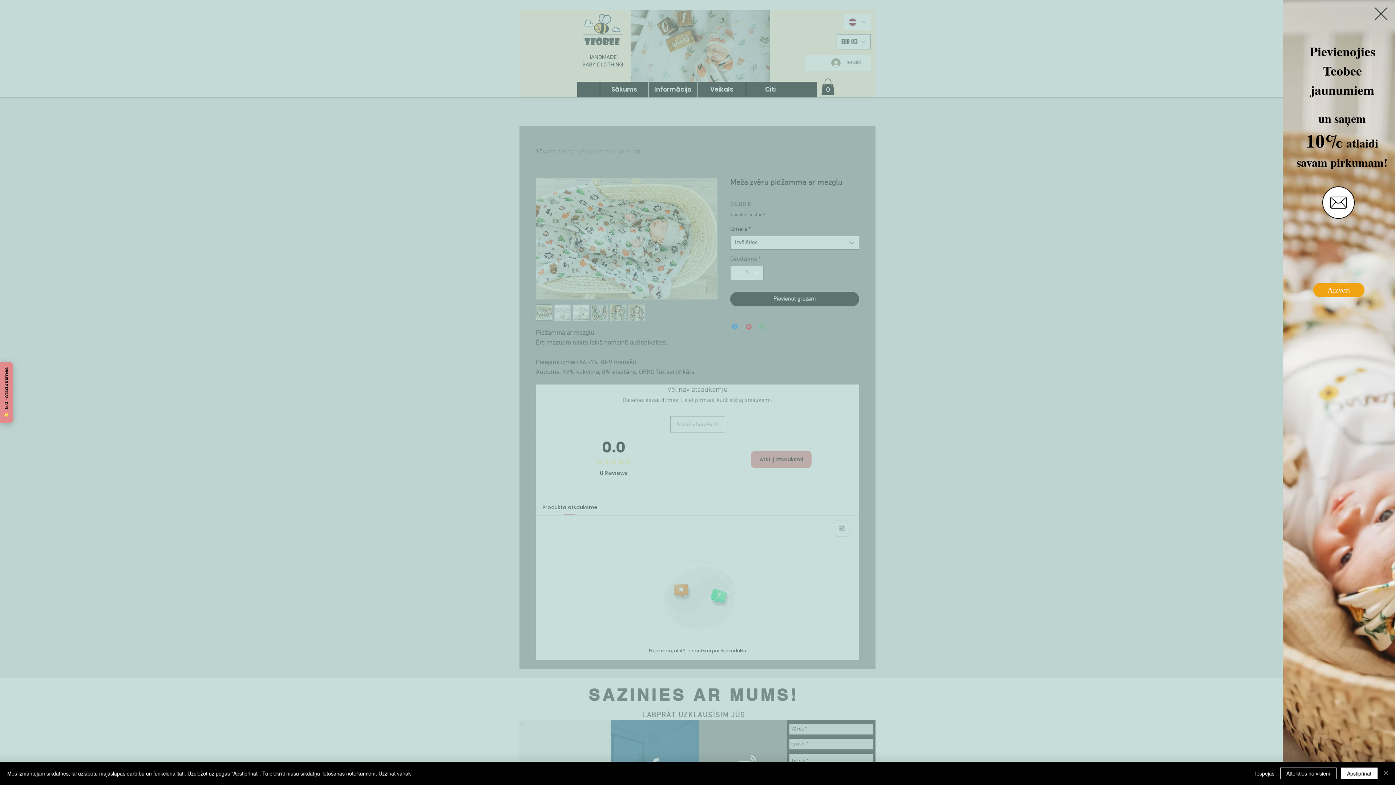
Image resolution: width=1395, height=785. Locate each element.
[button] (1381, 13)
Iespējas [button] (1264, 773)
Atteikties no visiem (1308, 773)
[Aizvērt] (1386, 773)
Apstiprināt (1359, 773)
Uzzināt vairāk (395, 773)
